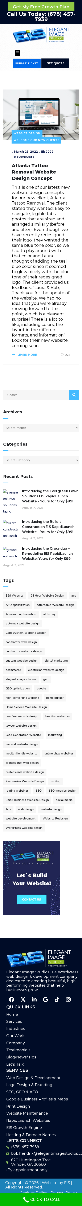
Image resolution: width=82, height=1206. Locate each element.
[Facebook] (11, 999)
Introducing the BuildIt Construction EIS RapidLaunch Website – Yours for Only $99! (48, 527)
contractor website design (24, 651)
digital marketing (56, 661)
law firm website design (22, 716)
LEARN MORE (27, 355)
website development (21, 819)
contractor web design (21, 642)
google (41, 688)
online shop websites (59, 754)
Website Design (27, 133)
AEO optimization (18, 605)
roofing (55, 781)
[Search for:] (41, 395)
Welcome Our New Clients (36, 140)
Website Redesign (55, 819)
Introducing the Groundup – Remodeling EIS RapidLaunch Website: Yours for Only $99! (47, 554)
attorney (49, 614)
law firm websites (57, 716)
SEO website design (62, 791)
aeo (73, 596)
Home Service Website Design (26, 707)
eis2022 (47, 151)
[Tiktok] (57, 999)
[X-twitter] (23, 999)
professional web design (22, 763)
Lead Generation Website (23, 735)
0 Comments (24, 157)
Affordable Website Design (55, 605)
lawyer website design (21, 726)
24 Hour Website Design (47, 596)
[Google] (45, 999)
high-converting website (22, 698)
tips (8, 809)
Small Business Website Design (27, 800)
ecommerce (13, 670)
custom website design (21, 661)
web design (26, 809)
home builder (55, 698)
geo (45, 679)
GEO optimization (18, 688)
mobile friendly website (21, 754)
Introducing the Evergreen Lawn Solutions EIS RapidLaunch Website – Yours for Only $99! (50, 496)
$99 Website (15, 596)
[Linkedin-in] (34, 999)
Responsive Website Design (25, 781)
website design (51, 809)
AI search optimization (21, 614)
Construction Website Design (26, 633)
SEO (39, 791)
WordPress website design (24, 828)
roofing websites (17, 791)
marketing (55, 735)
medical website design (22, 744)
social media (64, 800)
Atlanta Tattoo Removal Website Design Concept (34, 172)
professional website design (25, 772)
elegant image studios (21, 679)
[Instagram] (68, 999)
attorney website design (23, 623)
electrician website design (46, 670)
